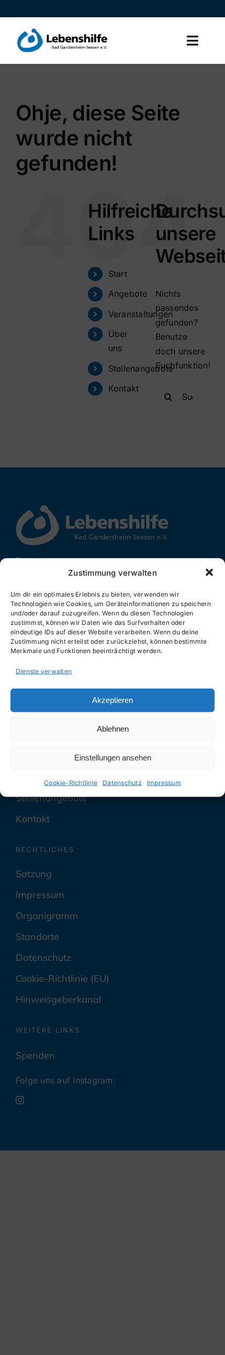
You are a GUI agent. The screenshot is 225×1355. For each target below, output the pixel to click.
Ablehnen (113, 728)
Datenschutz (122, 782)
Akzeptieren (112, 700)
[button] (209, 572)
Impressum (164, 782)
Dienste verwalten (44, 671)
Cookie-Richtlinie (70, 782)
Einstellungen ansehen (112, 757)
